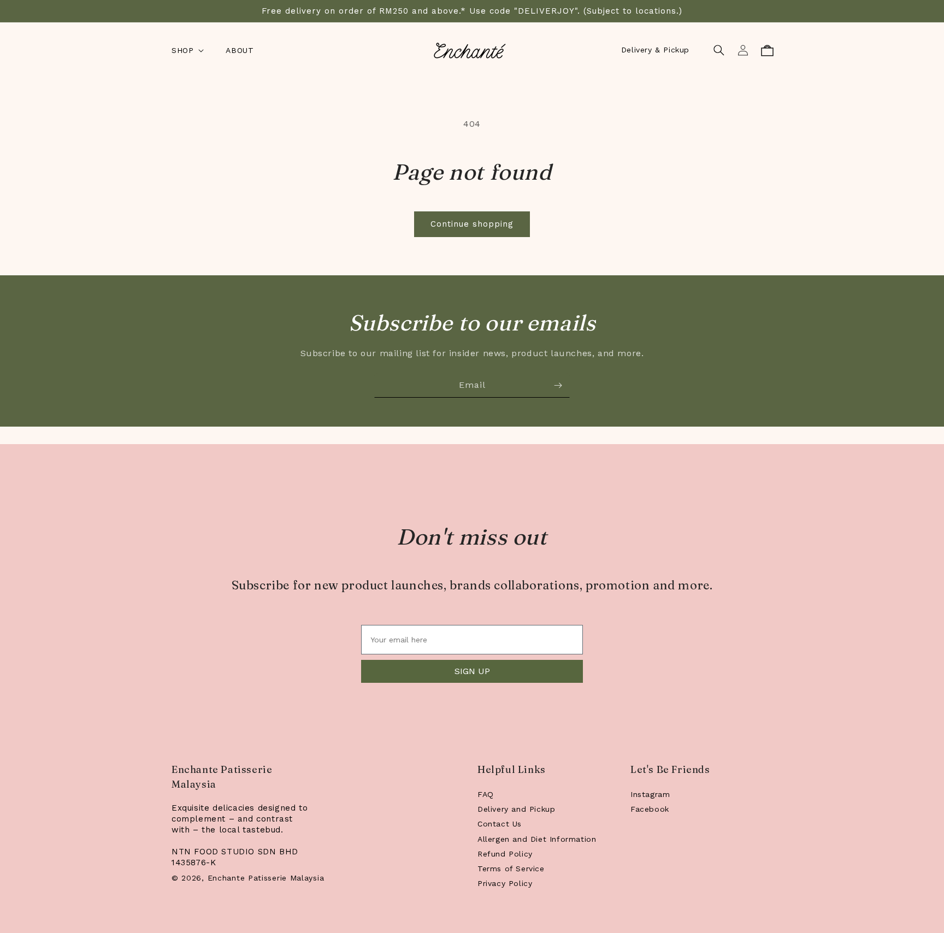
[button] (186, 50)
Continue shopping (472, 224)
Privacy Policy (504, 883)
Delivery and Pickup (516, 809)
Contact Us (499, 823)
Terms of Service (511, 868)
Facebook (649, 809)
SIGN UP (472, 671)
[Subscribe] (558, 385)
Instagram (650, 794)
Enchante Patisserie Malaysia (266, 877)
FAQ (485, 794)
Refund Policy (505, 853)
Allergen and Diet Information (536, 839)
